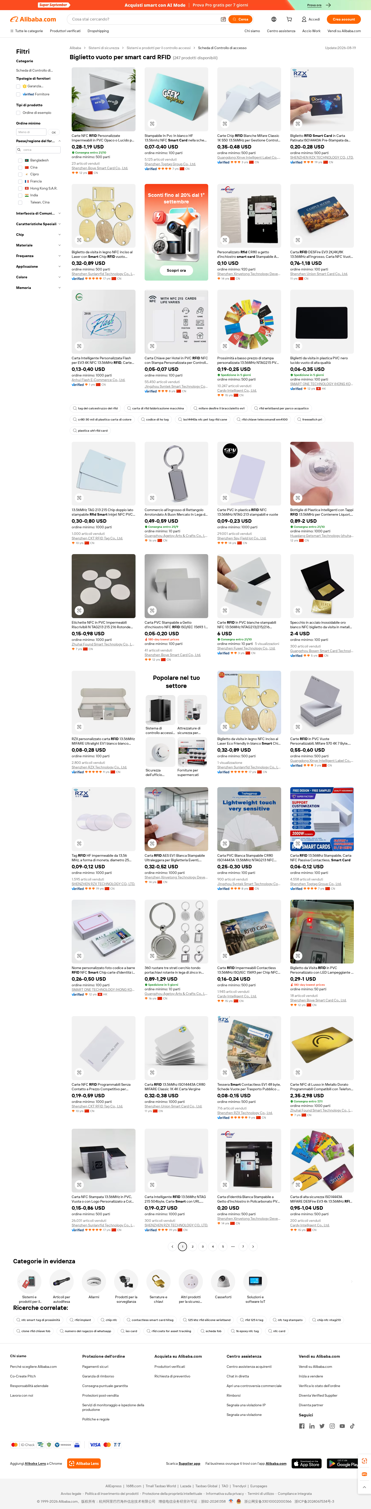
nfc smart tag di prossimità (40, 1320)
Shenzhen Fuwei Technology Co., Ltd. (246, 648)
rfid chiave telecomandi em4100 (265, 419)
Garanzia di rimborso (98, 1376)
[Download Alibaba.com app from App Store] (307, 1463)
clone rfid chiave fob (35, 1331)
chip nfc (111, 1320)
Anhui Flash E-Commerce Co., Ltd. (98, 380)
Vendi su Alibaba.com (315, 1367)
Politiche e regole (96, 1419)
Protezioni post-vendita (100, 1395)
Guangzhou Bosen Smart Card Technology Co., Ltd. (322, 651)
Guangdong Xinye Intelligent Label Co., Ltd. (249, 157)
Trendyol (239, 1486)
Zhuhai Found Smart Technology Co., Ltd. (104, 644)
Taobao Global (206, 1486)
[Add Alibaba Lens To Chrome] (84, 1463)
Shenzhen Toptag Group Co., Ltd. (170, 164)
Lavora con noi (21, 1395)
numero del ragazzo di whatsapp (88, 1331)
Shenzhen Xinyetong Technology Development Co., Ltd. (249, 274)
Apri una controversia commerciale (254, 1386)
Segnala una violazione (244, 1415)
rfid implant (83, 1320)
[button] (223, 19)
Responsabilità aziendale (29, 1386)
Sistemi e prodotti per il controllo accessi (159, 48)
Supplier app (189, 1463)
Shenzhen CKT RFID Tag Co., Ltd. (97, 538)
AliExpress (113, 1486)
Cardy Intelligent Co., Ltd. (237, 390)
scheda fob (213, 1331)
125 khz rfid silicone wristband (209, 1320)
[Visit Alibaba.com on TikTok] (352, 1426)
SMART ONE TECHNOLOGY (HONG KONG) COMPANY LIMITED (322, 384)
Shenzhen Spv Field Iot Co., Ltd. (241, 538)
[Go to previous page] (172, 1246)
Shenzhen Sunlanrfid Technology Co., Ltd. (104, 274)
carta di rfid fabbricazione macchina (158, 408)
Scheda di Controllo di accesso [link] (222, 48)
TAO (225, 1486)
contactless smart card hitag (152, 1320)
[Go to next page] (253, 1246)
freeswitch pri (312, 419)
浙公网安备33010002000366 (268, 1501)
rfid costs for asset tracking (171, 1331)
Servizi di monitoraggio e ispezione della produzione (113, 1407)
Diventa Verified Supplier (318, 1395)
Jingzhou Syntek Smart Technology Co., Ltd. (176, 386)
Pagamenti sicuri (95, 1367)
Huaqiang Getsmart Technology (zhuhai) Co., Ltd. (322, 536)
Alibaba (75, 48)
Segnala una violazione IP (246, 1405)
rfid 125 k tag (254, 1320)
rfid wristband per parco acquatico (284, 408)
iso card (131, 1331)
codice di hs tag (157, 419)
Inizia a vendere (311, 1376)
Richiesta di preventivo (172, 1376)
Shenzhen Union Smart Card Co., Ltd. (319, 274)
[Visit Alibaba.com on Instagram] (332, 1426)
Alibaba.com (276, 1463)
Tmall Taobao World (161, 1486)
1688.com (133, 1486)
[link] (364, 1461)
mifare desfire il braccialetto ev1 (222, 408)
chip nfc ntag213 (329, 1320)
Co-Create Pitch (23, 1376)
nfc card (279, 1331)
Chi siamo (18, 1356)
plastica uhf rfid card (93, 430)
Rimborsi (234, 1395)
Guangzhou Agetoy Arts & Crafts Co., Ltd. (176, 536)
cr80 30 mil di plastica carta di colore (104, 419)
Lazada (185, 1486)
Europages (258, 1486)
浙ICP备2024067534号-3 (314, 1501)
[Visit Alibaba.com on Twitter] (322, 1426)
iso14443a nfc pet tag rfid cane (205, 419)
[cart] (290, 20)
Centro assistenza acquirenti (249, 1367)
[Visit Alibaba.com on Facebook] (302, 1426)
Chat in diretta (238, 1376)
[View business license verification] (231, 1501)
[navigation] (38, 648)
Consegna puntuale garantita (105, 1386)
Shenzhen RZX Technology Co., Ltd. (99, 767)
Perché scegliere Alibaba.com (33, 1367)
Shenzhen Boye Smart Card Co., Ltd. (100, 168)
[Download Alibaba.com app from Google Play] (344, 1463)
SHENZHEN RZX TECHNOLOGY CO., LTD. (322, 157)
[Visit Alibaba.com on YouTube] (342, 1426)
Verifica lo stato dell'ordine (319, 1386)
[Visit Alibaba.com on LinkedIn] (312, 1426)
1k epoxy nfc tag (247, 1331)
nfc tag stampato (290, 1320)
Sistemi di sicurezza (104, 48)
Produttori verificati (169, 1367)
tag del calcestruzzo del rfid (98, 408)
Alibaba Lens (35, 1463)
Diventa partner (311, 1405)
